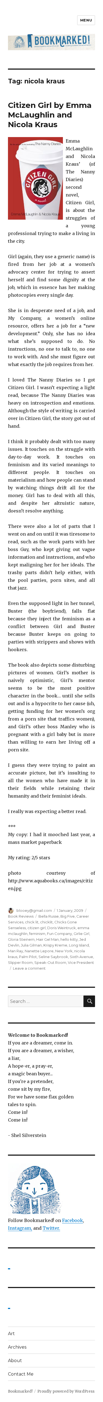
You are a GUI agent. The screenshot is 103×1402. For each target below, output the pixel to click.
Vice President (81, 962)
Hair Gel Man (47, 939)
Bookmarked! (20, 1391)
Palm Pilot (28, 956)
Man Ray (15, 951)
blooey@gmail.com (34, 910)
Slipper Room (20, 962)
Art (11, 1333)
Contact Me (21, 1374)
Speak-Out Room (50, 962)
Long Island (79, 945)
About (15, 1360)
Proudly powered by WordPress (65, 1391)
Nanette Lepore (39, 951)
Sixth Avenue (81, 956)
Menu (86, 20)
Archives (17, 1347)
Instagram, (20, 1228)
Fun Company (59, 933)
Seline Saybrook (53, 956)
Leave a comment (29, 968)
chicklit (46, 922)
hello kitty (69, 939)
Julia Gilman (31, 945)
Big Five (67, 916)
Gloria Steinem (21, 939)
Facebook (72, 1220)
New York (64, 951)
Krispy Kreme (55, 945)
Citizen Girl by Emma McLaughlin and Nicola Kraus (49, 114)
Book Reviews (21, 916)
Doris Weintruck (61, 928)
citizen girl (36, 928)
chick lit (31, 922)
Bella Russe (48, 916)
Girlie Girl (81, 933)
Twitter (51, 1228)
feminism (37, 933)
